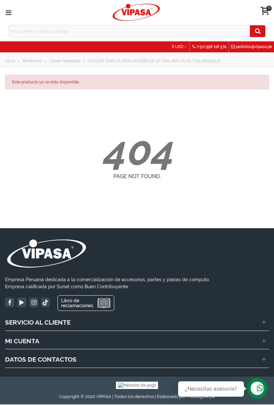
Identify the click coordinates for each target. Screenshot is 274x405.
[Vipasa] (136, 12)
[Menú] (8, 12)
